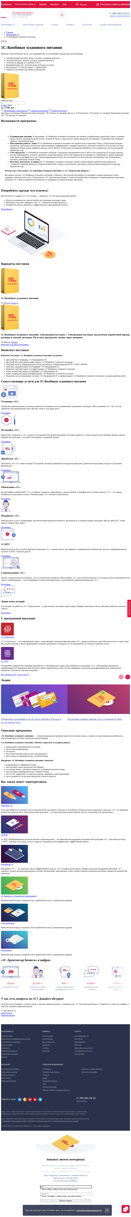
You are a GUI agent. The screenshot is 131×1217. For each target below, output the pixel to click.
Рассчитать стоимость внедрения (115, 4)
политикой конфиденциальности (89, 1210)
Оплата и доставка (49, 1087)
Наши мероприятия (50, 1081)
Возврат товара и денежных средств (56, 1090)
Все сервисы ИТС (9, 675)
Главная (9, 32)
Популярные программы (10, 1069)
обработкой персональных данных (66, 1121)
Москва (83, 4)
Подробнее (6, 413)
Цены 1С (4, 1057)
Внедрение (78, 1039)
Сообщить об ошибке (89, 1072)
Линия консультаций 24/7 (83, 1048)
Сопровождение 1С (81, 1036)
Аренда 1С (46, 1045)
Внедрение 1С (7, 864)
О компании (6, 4)
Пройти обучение (59, 111)
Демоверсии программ (9, 1051)
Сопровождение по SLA (83, 1051)
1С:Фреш (45, 1048)
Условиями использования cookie (14, 1121)
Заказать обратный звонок (120, 16)
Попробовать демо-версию (16, 111)
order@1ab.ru (6, 1013)
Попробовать (7, 209)
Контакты (54, 4)
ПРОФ (4, 41)
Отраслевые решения (9, 1054)
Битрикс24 (46, 1051)
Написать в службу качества (91, 1069)
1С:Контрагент (47, 1039)
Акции (45, 1078)
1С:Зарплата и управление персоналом (15, 1039)
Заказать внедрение (40, 111)
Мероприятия (6, 1078)
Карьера (43, 4)
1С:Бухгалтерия (7, 1036)
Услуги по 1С (23, 675)
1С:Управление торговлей (10, 1042)
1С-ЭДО (4, 661)
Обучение (78, 1045)
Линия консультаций (8, 1081)
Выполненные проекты (51, 1072)
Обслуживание (79, 1042)
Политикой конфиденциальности (39, 1121)
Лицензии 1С (7, 805)
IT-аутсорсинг (79, 1054)
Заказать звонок (8, 1015)
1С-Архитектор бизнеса (22, 12)
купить (4, 105)
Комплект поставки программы (15, 344)
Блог (65, 4)
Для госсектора (7, 923)
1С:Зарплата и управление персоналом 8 (19, 896)
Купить (14, 303)
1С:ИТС (4, 835)
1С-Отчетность (7, 637)
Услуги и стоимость (8, 1075)
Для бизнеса (6, 950)
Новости (46, 1075)
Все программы (6, 1045)
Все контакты (82, 1101)
